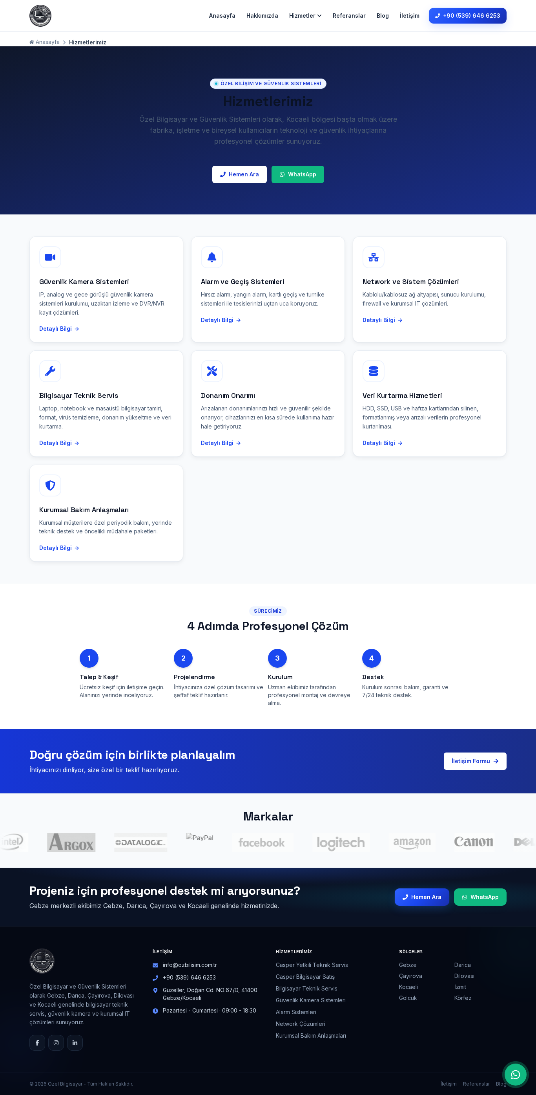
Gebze (408, 964)
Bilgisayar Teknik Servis (306, 988)
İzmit (460, 986)
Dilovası (464, 975)
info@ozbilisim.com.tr (190, 964)
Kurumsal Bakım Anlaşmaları (311, 1035)
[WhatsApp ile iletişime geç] (516, 1075)
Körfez (463, 997)
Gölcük (408, 997)
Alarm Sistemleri (296, 1012)
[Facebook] (37, 1043)
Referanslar (349, 15)
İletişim (409, 15)
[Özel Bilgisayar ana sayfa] (40, 16)
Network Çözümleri (300, 1023)
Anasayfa (222, 15)
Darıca (462, 964)
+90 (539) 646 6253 (471, 15)
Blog (383, 15)
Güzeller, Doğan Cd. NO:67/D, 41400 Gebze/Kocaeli (210, 994)
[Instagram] (56, 1043)
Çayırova (410, 975)
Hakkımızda (262, 15)
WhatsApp (302, 174)
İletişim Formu (471, 761)
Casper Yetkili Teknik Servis (312, 964)
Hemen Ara (244, 174)
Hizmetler (302, 15)
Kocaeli (408, 986)
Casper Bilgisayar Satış (305, 976)
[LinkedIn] (75, 1043)
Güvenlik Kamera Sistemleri (311, 1000)
